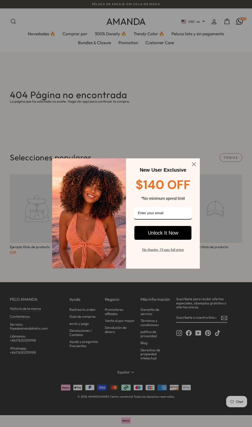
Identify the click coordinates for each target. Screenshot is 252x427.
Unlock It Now (163, 233)
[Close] (194, 164)
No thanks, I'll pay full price (163, 250)
